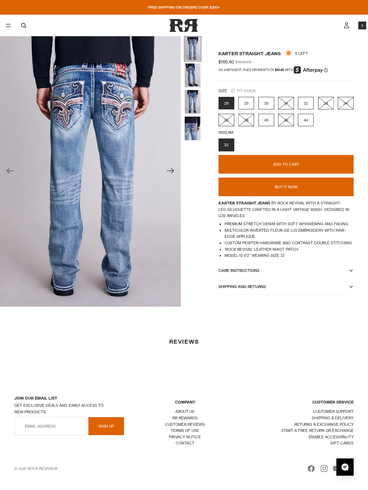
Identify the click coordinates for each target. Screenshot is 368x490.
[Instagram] (324, 468)
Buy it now (286, 186)
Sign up (106, 426)
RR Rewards (185, 417)
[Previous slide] (8, 171)
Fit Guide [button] (246, 90)
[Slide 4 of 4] (193, 128)
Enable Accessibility (331, 436)
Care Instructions (238, 270)
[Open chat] (345, 467)
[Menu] (8, 25)
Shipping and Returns (242, 286)
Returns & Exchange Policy (324, 424)
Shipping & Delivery (333, 417)
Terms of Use (185, 430)
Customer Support (333, 411)
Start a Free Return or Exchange (317, 430)
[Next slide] (173, 171)
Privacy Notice (185, 436)
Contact (185, 442)
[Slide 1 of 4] (193, 49)
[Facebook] (311, 468)
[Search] (24, 25)
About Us (184, 411)
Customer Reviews (185, 424)
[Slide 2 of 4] (193, 75)
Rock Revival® (42, 468)
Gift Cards (342, 442)
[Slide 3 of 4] (193, 102)
